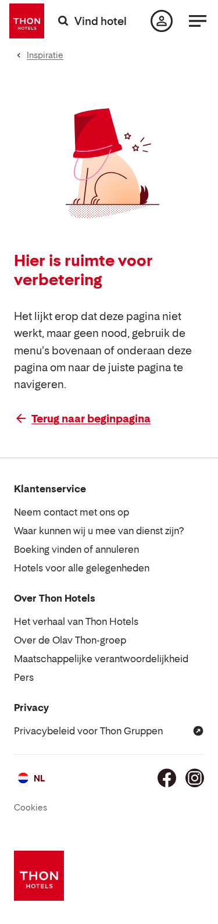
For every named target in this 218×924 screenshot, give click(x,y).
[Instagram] (194, 778)
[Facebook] (167, 778)
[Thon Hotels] (26, 20)
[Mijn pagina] (162, 21)
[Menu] (198, 21)
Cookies (30, 807)
